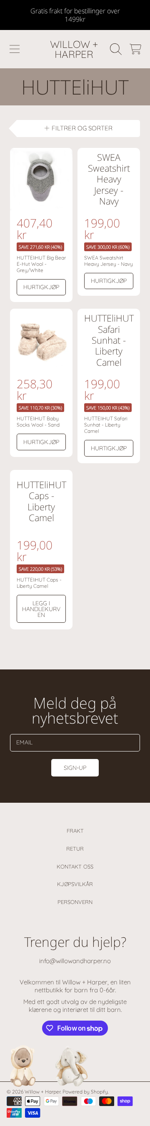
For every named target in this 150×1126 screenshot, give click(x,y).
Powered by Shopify (85, 1092)
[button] (14, 49)
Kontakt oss (75, 866)
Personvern (75, 902)
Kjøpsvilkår (75, 884)
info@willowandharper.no (75, 961)
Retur (75, 848)
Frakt (75, 830)
